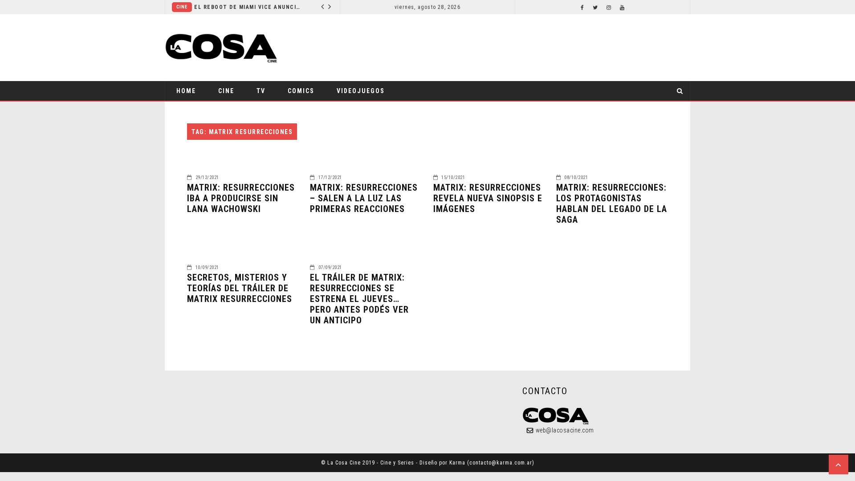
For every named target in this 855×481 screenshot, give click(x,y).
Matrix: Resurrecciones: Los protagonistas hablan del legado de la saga (611, 203)
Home (186, 90)
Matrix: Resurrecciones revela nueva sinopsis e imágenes (487, 198)
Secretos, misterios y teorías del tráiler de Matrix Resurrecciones (239, 288)
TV (260, 90)
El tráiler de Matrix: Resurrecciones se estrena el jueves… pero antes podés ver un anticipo (359, 299)
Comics (301, 90)
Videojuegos (361, 90)
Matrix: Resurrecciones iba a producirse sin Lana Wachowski (241, 198)
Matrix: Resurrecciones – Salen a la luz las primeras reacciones (364, 198)
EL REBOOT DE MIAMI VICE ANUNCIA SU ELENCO (247, 7)
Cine (181, 6)
